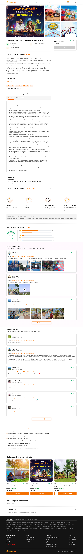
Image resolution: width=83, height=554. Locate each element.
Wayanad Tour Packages (22, 528)
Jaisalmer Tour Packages (46, 526)
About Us (8, 537)
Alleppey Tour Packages (23, 530)
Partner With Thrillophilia (51, 544)
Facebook (73, 537)
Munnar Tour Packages (34, 528)
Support (47, 539)
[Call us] (56, 493)
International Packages (20, 519)
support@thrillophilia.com (53, 537)
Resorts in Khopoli (11, 503)
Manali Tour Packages (35, 526)
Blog (47, 541)
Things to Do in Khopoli (12, 512)
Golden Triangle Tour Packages (59, 526)
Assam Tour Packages (69, 524)
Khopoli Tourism (34, 512)
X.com (72, 541)
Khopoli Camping (10, 485)
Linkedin (73, 542)
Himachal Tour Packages (11, 526)
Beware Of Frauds (11, 544)
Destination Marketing (51, 546)
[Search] (64, 2)
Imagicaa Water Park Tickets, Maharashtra (40, 485)
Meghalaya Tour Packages (34, 524)
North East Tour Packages (46, 524)
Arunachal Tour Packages (58, 524)
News (7, 542)
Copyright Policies (30, 541)
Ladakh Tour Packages (11, 522)
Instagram (73, 539)
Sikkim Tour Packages (11, 524)
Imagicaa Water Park (12, 73)
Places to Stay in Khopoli (24, 512)
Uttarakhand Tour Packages (24, 526)
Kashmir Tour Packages (32, 522)
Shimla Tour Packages (44, 528)
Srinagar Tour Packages (11, 530)
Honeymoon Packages (32, 519)
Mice (60, 2)
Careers (8, 539)
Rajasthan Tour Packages (42, 522)
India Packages (9, 519)
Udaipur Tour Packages (11, 528)
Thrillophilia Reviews (11, 541)
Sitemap (47, 542)
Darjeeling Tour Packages (22, 524)
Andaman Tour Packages (64, 522)
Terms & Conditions (30, 537)
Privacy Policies (30, 539)
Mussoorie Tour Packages (55, 528)
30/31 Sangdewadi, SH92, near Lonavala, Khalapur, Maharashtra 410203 (24, 181)
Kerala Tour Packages (54, 522)
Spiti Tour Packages (21, 522)
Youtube (73, 544)
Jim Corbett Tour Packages (68, 528)
